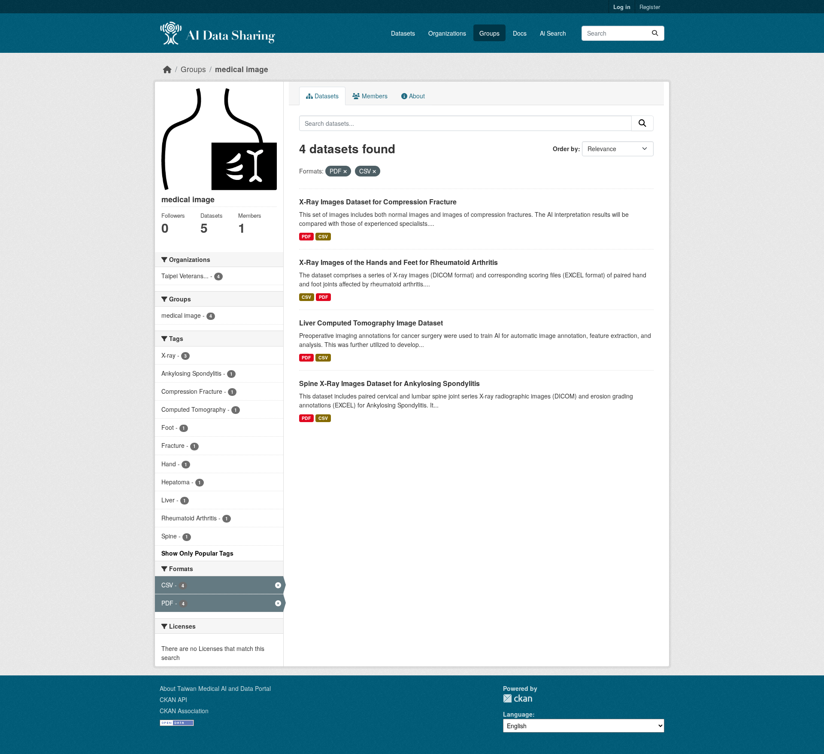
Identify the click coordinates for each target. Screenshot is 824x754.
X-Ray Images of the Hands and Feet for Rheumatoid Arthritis (398, 262)
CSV (323, 236)
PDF (306, 236)
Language (518, 714)
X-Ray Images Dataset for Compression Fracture (378, 202)
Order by (565, 148)
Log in (621, 7)
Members (374, 95)
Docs (520, 33)
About (416, 95)
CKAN (517, 698)
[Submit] (654, 33)
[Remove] (345, 171)
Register (649, 7)
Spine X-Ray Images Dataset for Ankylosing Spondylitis (389, 383)
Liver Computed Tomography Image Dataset (371, 323)
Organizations (447, 33)
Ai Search (553, 33)
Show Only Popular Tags (197, 553)
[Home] (167, 69)
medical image (241, 69)
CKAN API (173, 699)
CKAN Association (184, 710)
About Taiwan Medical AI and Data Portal (215, 688)
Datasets (403, 33)
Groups (489, 33)
